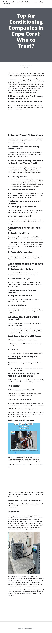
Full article (31, 195)
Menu (5, 6)
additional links (12, 172)
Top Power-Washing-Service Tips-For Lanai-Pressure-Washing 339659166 (23, 2)
